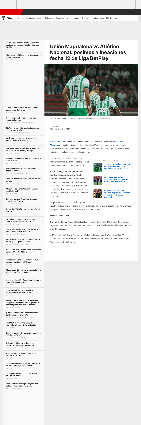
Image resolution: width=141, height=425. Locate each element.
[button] (132, 12)
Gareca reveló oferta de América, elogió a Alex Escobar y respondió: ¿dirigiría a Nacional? (117, 193)
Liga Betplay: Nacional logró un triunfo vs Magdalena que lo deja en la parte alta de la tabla (117, 166)
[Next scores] (138, 4)
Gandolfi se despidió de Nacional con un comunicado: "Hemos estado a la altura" (116, 179)
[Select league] (8, 4)
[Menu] (3, 12)
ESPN (14, 12)
